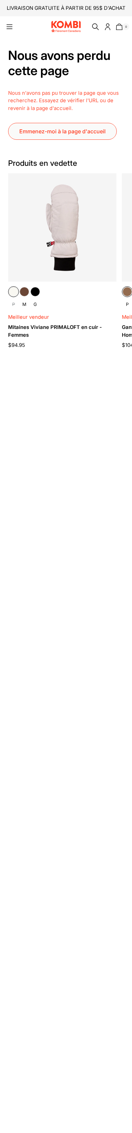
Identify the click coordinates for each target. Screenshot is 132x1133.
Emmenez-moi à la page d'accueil (62, 131)
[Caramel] (127, 291)
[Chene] (24, 291)
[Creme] (13, 291)
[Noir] (35, 291)
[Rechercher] (94, 26)
